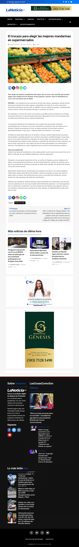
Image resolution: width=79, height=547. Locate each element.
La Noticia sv (58, 262)
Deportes (11, 24)
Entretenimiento (27, 24)
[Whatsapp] (21, 88)
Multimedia (33, 410)
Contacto (49, 539)
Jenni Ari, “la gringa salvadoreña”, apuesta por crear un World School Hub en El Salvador (45, 458)
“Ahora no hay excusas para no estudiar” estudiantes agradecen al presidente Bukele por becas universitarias (41, 417)
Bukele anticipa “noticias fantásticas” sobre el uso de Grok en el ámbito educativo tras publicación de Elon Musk (26, 480)
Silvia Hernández (15, 45)
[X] (13, 88)
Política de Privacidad (34, 539)
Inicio (9, 19)
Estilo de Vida (20, 203)
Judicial (31, 19)
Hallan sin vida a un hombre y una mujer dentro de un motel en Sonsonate (26, 505)
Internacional (55, 19)
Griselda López (14, 264)
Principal (40, 410)
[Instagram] (17, 88)
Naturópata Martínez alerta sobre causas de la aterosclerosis (39, 252)
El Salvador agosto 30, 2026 (16, 2)
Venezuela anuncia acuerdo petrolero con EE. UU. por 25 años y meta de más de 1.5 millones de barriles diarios (26, 518)
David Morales (36, 258)
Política (40, 19)
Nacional (19, 19)
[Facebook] (9, 88)
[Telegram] (24, 88)
